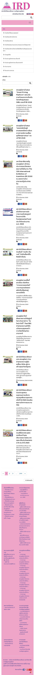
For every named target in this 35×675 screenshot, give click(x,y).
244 (20, 473)
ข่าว (4, 29)
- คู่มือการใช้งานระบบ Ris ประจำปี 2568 (24, 544)
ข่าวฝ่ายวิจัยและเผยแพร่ (11, 33)
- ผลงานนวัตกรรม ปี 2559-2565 (9, 608)
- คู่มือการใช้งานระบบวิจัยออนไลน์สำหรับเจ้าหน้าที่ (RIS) (24, 514)
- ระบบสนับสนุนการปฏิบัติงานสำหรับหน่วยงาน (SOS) (24, 613)
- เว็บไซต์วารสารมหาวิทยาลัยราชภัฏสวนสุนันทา (9, 507)
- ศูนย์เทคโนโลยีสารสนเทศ (23, 633)
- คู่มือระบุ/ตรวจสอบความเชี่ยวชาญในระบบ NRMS (24, 520)
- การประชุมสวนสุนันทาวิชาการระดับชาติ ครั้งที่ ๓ (24, 567)
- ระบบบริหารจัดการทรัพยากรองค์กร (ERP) (24, 619)
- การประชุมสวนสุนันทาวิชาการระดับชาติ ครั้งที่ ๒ (24, 562)
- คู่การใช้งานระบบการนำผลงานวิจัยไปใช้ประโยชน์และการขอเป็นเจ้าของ (24, 538)
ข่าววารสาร (7, 67)
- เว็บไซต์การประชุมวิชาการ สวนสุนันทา (9, 502)
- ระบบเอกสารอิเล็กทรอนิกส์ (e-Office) (24, 624)
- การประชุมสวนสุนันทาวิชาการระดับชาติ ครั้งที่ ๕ (24, 579)
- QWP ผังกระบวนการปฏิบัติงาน (9, 563)
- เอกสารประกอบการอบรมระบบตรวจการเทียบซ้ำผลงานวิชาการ (24, 527)
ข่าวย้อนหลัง (28, 480)
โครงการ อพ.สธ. (9, 71)
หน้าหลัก (5, 77)
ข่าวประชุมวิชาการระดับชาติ (12, 59)
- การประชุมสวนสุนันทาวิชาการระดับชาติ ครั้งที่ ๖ (24, 584)
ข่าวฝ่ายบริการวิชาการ (10, 37)
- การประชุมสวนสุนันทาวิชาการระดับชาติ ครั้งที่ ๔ (24, 573)
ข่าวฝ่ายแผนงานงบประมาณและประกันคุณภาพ (17, 45)
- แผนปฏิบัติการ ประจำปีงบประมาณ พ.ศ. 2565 (24, 495)
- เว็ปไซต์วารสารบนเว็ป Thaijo (8, 517)
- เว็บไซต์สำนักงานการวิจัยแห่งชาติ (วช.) (9, 498)
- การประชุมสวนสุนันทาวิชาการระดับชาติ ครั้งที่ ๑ (24, 556)
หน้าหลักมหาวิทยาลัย (18, 14)
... (16, 473)
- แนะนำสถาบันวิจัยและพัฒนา (24, 646)
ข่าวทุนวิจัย (7, 55)
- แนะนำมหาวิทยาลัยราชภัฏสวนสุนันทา (24, 650)
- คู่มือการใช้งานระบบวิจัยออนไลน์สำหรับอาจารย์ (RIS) (24, 509)
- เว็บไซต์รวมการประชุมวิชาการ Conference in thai (9, 512)
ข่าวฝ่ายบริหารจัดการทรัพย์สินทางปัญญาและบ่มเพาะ (17, 50)
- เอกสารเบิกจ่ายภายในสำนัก (8, 644)
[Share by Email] (26, 120)
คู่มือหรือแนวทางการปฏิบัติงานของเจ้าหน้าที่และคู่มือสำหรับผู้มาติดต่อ (9, 557)
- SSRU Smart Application (23, 629)
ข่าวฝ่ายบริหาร (8, 41)
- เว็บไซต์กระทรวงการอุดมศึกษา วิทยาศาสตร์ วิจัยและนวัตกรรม (9, 492)
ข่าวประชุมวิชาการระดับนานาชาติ (13, 63)
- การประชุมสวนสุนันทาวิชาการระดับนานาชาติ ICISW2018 (24, 597)
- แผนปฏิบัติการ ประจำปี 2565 (23, 491)
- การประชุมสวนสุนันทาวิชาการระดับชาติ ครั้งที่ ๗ (24, 590)
